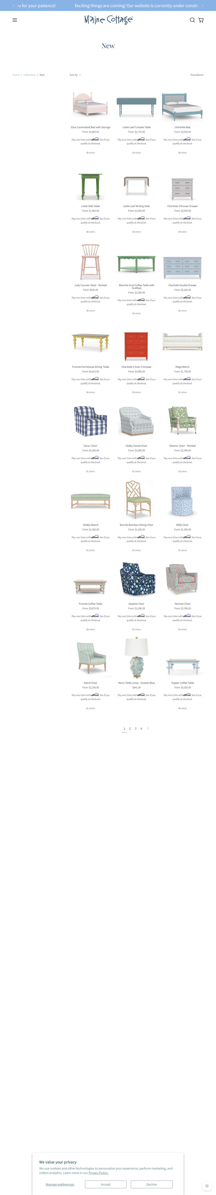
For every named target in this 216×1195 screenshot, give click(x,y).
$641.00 (136, 687)
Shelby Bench (90, 525)
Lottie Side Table (90, 206)
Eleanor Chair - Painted (182, 446)
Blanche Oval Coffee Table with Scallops (136, 286)
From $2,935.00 (136, 211)
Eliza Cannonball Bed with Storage (90, 127)
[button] (192, 20)
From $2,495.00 (136, 450)
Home (16, 75)
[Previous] (13, 5)
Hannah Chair (182, 604)
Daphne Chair (136, 604)
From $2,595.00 (136, 292)
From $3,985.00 (136, 371)
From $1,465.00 (90, 211)
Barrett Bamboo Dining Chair (136, 525)
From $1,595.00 (90, 529)
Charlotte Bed (182, 127)
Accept (106, 1184)
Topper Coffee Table (182, 683)
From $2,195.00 (90, 687)
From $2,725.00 (136, 132)
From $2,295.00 (90, 450)
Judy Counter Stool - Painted (90, 285)
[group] (108, 5)
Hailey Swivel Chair (136, 446)
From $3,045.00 (182, 211)
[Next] (202, 5)
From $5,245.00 (182, 290)
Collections (29, 75)
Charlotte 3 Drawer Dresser (182, 206)
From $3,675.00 (90, 608)
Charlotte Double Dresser (182, 285)
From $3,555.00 (182, 132)
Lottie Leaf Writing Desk (136, 206)
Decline (151, 1184)
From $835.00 (90, 290)
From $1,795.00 (182, 371)
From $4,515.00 (90, 371)
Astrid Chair (90, 683)
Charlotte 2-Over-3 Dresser (136, 367)
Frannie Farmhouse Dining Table (90, 367)
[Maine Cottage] (108, 20)
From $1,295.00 (136, 529)
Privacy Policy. (98, 1173)
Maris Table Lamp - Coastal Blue (136, 683)
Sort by (74, 75)
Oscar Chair (90, 446)
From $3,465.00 (90, 132)
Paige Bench (182, 367)
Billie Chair (182, 525)
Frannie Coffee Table (90, 604)
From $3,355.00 (182, 687)
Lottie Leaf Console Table (137, 127)
